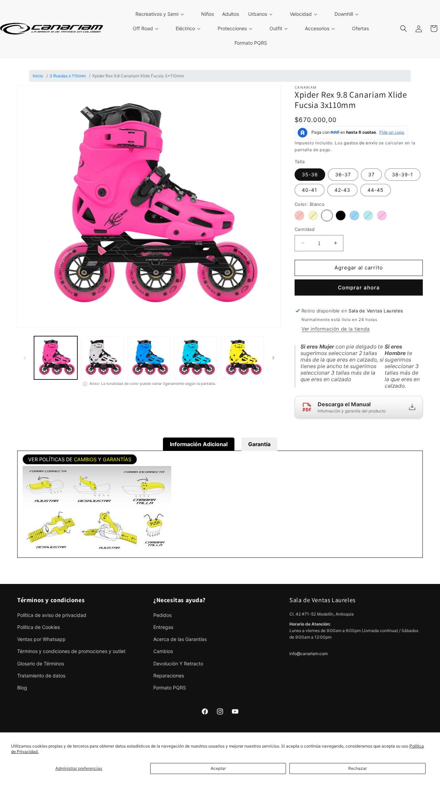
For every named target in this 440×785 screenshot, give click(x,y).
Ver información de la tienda (335, 329)
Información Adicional (199, 444)
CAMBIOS (85, 459)
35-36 (310, 174)
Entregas (163, 627)
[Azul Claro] (368, 215)
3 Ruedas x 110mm (68, 75)
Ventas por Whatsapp (41, 639)
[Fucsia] (382, 215)
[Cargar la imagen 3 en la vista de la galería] (149, 357)
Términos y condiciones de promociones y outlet (71, 651)
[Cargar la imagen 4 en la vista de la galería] (195, 357)
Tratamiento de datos (41, 675)
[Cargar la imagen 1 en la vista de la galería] (55, 357)
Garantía (259, 444)
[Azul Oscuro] (354, 215)
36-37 (343, 174)
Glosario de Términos (40, 663)
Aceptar (218, 768)
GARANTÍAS (117, 459)
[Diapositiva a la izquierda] (24, 357)
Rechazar (357, 768)
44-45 (375, 190)
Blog (22, 687)
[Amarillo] (313, 215)
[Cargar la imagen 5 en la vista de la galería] (242, 357)
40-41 (309, 190)
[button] (163, 14)
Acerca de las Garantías (180, 639)
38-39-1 (402, 174)
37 (371, 174)
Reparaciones (168, 675)
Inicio (38, 75)
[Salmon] (299, 215)
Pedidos (162, 615)
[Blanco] (327, 215)
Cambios (163, 651)
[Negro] (340, 215)
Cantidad (305, 229)
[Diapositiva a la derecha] (273, 357)
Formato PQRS (169, 687)
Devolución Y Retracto (178, 663)
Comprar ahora (359, 287)
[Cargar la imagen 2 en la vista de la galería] (102, 357)
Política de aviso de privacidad (51, 615)
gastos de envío (361, 142)
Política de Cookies (38, 627)
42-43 (342, 190)
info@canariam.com (308, 653)
